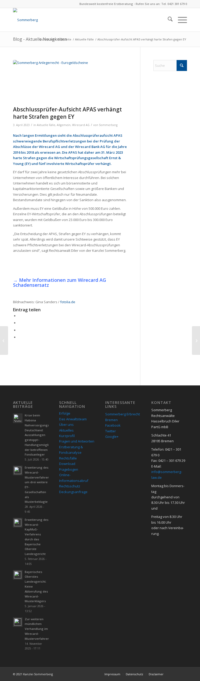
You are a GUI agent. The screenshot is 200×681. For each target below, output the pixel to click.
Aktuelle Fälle (46, 125)
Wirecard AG (81, 125)
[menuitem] (167, 20)
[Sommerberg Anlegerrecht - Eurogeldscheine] (70, 81)
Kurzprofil (67, 435)
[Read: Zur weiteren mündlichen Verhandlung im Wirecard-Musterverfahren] (17, 622)
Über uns (66, 424)
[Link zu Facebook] (175, 674)
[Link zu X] (183, 674)
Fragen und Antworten (76, 441)
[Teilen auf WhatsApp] (19, 330)
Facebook (113, 425)
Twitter (110, 431)
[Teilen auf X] (19, 322)
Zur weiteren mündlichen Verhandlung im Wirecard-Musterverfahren (37, 629)
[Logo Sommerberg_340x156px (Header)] (25, 20)
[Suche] (167, 20)
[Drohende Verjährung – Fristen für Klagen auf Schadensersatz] (196, 340)
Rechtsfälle (68, 458)
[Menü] (180, 20)
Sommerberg (108, 125)
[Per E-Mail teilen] (19, 337)
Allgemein (64, 125)
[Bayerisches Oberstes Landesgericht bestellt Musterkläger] (4, 340)
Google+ (111, 436)
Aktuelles (66, 430)
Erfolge (64, 413)
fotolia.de (67, 302)
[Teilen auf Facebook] (19, 315)
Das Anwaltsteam (73, 419)
